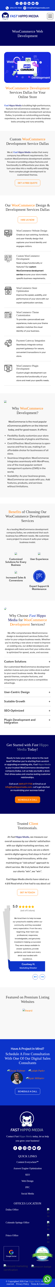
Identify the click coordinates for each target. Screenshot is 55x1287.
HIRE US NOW (27, 219)
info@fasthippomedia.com (38, 8)
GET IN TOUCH (27, 892)
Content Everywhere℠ (27, 1162)
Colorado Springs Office (17, 1222)
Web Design (27, 1181)
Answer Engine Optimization (27, 1168)
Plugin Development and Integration (19, 721)
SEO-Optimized (14, 710)
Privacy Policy (22, 1284)
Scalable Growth (14, 701)
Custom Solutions (15, 661)
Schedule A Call (27, 799)
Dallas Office (12, 1209)
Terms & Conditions (40, 1284)
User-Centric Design (17, 692)
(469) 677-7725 (25, 783)
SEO (27, 1174)
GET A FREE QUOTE (27, 183)
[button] (35, 977)
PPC (27, 1187)
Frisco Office (12, 1235)
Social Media (27, 1193)
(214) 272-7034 (15, 8)
